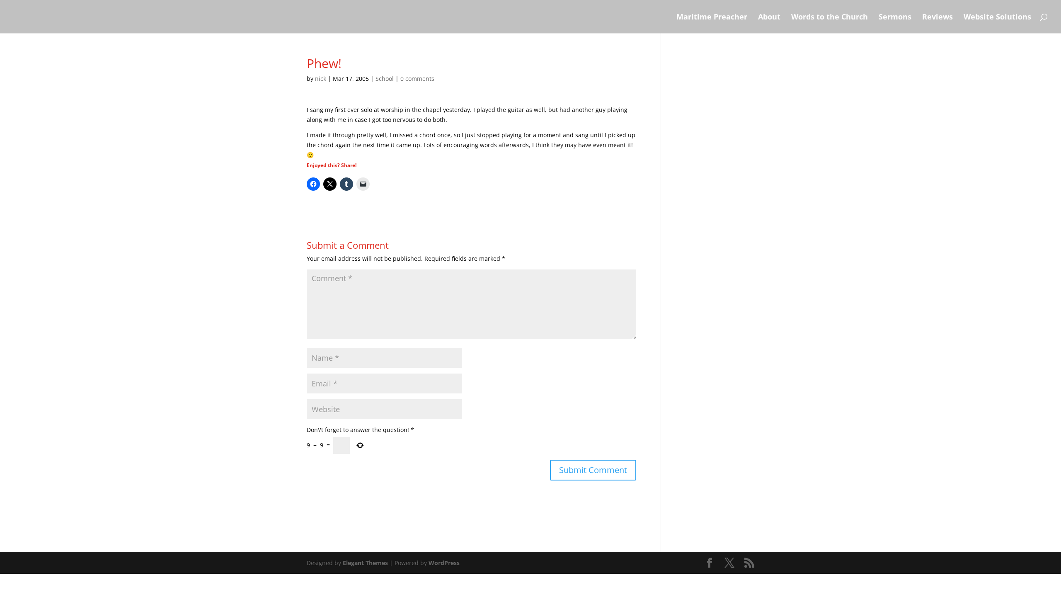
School (384, 79)
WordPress (444, 563)
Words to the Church (829, 18)
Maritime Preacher (711, 18)
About (769, 18)
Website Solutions (997, 18)
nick (320, 79)
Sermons (895, 18)
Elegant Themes (365, 563)
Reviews (937, 18)
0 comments (417, 79)
